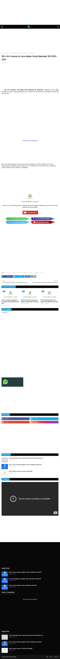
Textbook (6, 53)
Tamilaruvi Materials (12, 656)
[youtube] (16, 422)
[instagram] (44, 422)
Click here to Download (30, 140)
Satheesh (4, 62)
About (51, 656)
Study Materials (24, 272)
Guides (18, 272)
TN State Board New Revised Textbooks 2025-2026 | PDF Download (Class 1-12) (26, 458)
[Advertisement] (30, 12)
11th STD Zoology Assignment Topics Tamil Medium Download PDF (23, 585)
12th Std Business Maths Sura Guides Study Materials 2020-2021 (49, 301)
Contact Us (56, 656)
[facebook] (16, 418)
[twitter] (44, 418)
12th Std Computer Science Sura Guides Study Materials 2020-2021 (29, 301)
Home (3, 53)
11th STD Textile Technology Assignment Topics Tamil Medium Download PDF (25, 464)
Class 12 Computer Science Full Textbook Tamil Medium (20, 471)
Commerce (14, 272)
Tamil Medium (36, 272)
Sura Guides (30, 272)
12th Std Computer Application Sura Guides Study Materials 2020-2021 (10, 302)
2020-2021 (9, 272)
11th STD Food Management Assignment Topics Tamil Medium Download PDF (25, 578)
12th (5, 272)
